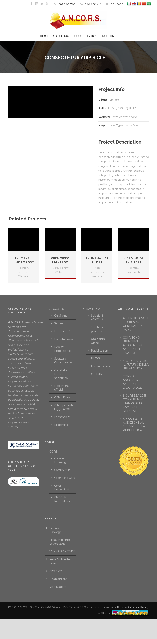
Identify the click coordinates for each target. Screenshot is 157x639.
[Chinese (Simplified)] (143, 4)
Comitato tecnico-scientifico (61, 374)
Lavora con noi (100, 366)
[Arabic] (148, 4)
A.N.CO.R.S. (61, 36)
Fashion (23, 267)
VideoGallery (57, 586)
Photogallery (58, 579)
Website (138, 125)
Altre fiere (56, 571)
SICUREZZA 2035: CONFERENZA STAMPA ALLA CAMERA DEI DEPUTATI (135, 403)
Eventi (92, 36)
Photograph (23, 271)
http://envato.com (125, 117)
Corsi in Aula (62, 470)
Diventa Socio (63, 339)
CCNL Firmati (63, 397)
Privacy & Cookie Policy (132, 607)
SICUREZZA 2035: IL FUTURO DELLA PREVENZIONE (136, 364)
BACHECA (108, 36)
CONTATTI (117, 4)
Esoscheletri (62, 417)
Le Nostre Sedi (64, 331)
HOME (44, 36)
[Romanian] (139, 4)
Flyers (54, 267)
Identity (64, 267)
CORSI (53, 451)
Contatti (96, 374)
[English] (134, 4)
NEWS (95, 358)
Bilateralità (61, 425)
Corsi (78, 36)
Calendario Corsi (64, 478)
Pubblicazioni (100, 350)
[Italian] (129, 4)
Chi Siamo (61, 315)
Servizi (58, 323)
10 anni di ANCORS (62, 551)
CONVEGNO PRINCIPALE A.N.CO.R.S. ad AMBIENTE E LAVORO (132, 345)
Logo (111, 125)
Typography (124, 125)
